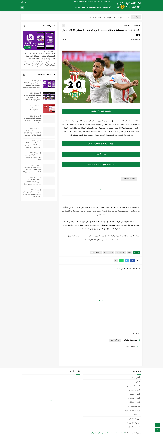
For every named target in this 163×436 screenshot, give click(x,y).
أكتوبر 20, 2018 (34, 93)
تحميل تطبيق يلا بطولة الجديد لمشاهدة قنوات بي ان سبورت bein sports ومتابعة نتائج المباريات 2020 (32, 145)
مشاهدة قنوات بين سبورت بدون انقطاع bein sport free (32, 157)
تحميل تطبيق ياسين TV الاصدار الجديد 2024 (33, 109)
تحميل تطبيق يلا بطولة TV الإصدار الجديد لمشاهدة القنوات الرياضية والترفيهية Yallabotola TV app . (40, 56)
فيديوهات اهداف (96, 252)
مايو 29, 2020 (35, 141)
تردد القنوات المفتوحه (132, 410)
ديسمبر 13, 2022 (34, 178)
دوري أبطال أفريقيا (133, 418)
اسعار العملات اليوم (133, 386)
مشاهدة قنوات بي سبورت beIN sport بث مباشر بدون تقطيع (32, 121)
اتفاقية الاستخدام (79, 1)
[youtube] (22, 1)
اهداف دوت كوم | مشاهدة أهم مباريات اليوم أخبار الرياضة (106, 433)
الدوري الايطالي (134, 402)
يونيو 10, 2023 (35, 190)
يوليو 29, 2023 (35, 165)
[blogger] (25, 1)
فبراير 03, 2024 (34, 105)
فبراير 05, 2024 (34, 153)
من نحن (99, 1)
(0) (63, 40)
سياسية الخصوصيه (90, 1)
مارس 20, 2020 (34, 128)
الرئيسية (135, 25)
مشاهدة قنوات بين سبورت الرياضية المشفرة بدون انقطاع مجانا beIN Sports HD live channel (32, 98)
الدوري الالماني (134, 394)
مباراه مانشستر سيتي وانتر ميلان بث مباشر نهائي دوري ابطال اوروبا (32, 194)
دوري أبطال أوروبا (133, 423)
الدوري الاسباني (120, 252)
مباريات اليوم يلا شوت (94, 7)
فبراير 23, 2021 (34, 116)
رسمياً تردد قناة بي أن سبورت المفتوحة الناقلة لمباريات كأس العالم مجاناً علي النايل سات (32, 182)
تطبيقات (137, 414)
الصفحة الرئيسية (107, 1)
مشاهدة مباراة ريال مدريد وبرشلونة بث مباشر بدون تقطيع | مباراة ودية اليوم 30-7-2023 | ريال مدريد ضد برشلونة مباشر (32, 170)
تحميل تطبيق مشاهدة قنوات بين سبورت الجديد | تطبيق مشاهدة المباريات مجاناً (32, 133)
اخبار (125, 25)
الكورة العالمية (108, 252)
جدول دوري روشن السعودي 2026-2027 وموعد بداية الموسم (108, 17)
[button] (132, 260)
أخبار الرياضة (107, 7)
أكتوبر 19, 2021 (48, 51)
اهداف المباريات (80, 7)
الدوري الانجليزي (134, 398)
